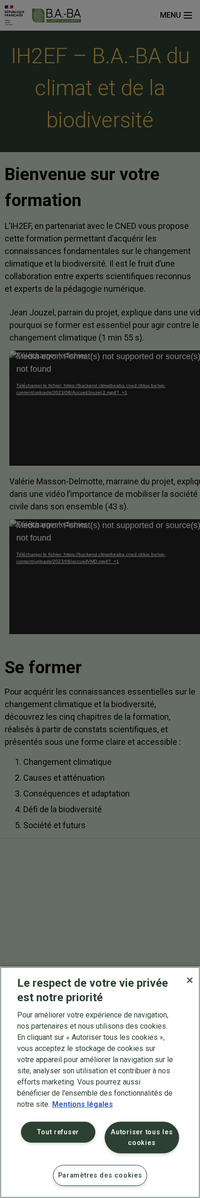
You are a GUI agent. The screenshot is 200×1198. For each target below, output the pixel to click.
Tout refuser (58, 1132)
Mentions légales (82, 1104)
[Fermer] (190, 980)
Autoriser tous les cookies (142, 1137)
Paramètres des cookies (100, 1175)
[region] (100, 1082)
